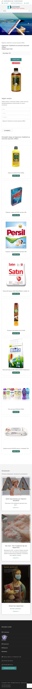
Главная (4, 29)
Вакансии (5, 647)
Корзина (5, 3)
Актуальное (6, 644)
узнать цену (16, 59)
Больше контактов (9, 668)
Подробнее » (16, 507)
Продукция (10, 29)
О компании (6, 632)
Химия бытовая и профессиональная (11, 30)
